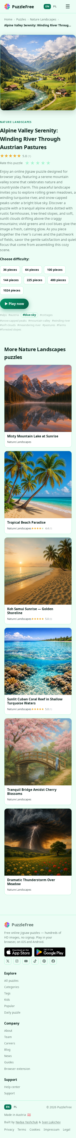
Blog (7, 1050)
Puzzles (21, 19)
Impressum (52, 1129)
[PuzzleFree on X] (7, 961)
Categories (11, 987)
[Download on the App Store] (18, 952)
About (8, 1031)
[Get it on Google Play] (49, 952)
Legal (66, 1129)
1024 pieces (11, 290)
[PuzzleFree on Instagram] (16, 961)
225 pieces (34, 280)
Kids (7, 1000)
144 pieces (11, 280)
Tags (7, 993)
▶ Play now (14, 303)
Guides (9, 1062)
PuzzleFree (23, 6)
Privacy (9, 1129)
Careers (9, 1043)
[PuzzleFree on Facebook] (53, 961)
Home (8, 19)
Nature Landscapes (43, 19)
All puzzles (11, 981)
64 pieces (32, 270)
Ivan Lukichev (51, 1122)
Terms (22, 1129)
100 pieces (54, 270)
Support (9, 1093)
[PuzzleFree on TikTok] (35, 961)
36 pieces (10, 270)
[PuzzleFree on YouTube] (26, 961)
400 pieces (58, 280)
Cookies (35, 1129)
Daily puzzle (12, 1012)
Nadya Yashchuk (27, 1122)
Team (8, 1037)
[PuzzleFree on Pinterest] (44, 961)
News (8, 1056)
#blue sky (29, 315)
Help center (12, 1087)
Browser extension (17, 1069)
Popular (9, 1006)
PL (55, 6)
